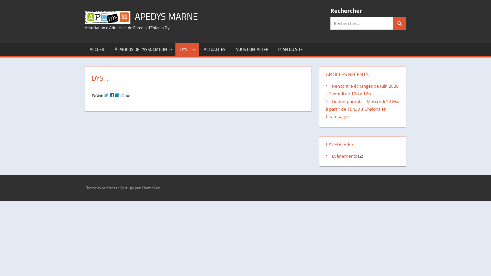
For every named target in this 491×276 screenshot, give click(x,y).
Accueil (97, 49)
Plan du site (290, 49)
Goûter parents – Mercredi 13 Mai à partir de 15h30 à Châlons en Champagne (362, 109)
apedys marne (166, 16)
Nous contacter (252, 49)
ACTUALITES (215, 49)
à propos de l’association (141, 49)
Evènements (344, 156)
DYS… (185, 49)
